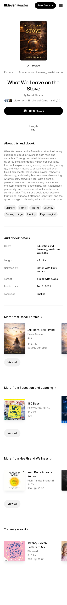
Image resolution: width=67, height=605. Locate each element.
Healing (35, 207)
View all (12, 362)
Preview (35, 65)
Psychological (48, 214)
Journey (48, 207)
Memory (10, 207)
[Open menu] (60, 5)
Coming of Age (14, 214)
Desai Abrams (35, 95)
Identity (31, 214)
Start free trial (45, 5)
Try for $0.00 (36, 110)
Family (22, 207)
